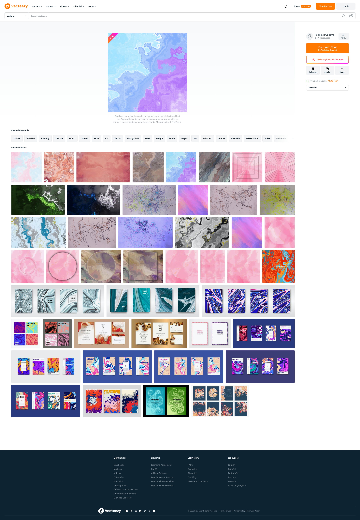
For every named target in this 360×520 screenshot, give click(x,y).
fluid (96, 138)
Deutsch (232, 477)
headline (235, 138)
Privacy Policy (239, 511)
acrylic (184, 138)
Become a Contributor (198, 481)
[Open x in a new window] (149, 511)
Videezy (117, 473)
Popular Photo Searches (162, 481)
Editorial (77, 6)
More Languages (236, 485)
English (231, 465)
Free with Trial (327, 48)
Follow (343, 38)
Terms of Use (225, 511)
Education (118, 481)
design (159, 138)
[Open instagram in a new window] (131, 511)
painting (45, 138)
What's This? (333, 81)
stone (172, 138)
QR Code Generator (123, 497)
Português (233, 473)
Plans (297, 6)
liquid (72, 138)
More (91, 6)
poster (84, 138)
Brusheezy (119, 465)
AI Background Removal (125, 493)
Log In (346, 6)
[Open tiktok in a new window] (145, 511)
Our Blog (192, 477)
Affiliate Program (159, 473)
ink (195, 138)
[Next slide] (290, 138)
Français (232, 481)
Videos (63, 6)
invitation (281, 138)
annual (221, 138)
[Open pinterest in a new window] (140, 511)
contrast (207, 138)
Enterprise (119, 477)
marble (17, 138)
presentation (252, 138)
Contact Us (193, 469)
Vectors (36, 6)
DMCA (154, 469)
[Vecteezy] (16, 6)
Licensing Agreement (161, 465)
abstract (31, 138)
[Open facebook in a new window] (127, 511)
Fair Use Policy (253, 511)
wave (267, 138)
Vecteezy (118, 469)
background (133, 138)
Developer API (120, 485)
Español (232, 469)
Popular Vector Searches (162, 477)
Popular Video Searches (162, 485)
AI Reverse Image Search (126, 489)
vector (117, 138)
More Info (313, 87)
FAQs (190, 465)
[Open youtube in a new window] (154, 511)
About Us (192, 473)
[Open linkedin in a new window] (136, 511)
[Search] (343, 16)
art (106, 138)
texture (59, 138)
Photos (49, 6)
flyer (147, 138)
